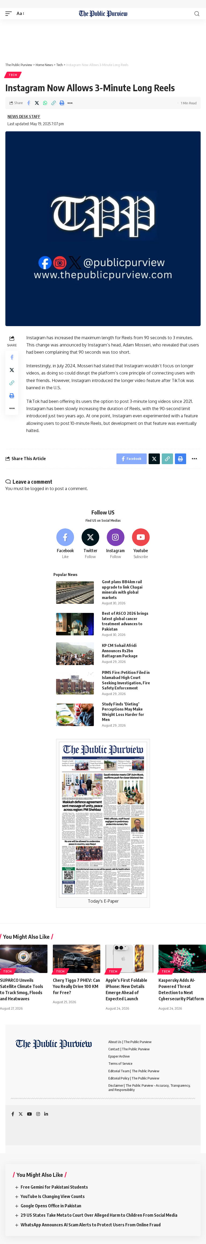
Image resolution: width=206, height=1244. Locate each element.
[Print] (61, 103)
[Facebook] (65, 543)
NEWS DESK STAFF (24, 116)
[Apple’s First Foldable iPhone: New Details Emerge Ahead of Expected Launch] (129, 959)
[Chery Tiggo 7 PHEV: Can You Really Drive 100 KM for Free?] (76, 959)
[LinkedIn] (46, 1114)
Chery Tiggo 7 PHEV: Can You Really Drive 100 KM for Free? (76, 986)
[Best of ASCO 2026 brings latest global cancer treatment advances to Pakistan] (75, 624)
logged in (40, 488)
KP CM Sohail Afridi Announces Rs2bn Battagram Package (120, 650)
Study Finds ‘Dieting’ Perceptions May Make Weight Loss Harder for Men (123, 711)
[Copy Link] (53, 103)
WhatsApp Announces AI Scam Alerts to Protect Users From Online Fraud (91, 1224)
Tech (13, 75)
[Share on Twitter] (37, 103)
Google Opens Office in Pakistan (51, 1205)
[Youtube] (141, 543)
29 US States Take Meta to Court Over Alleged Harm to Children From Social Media (99, 1215)
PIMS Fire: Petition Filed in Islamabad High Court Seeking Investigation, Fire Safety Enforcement (126, 680)
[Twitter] (90, 543)
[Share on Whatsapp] (45, 103)
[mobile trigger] (9, 13)
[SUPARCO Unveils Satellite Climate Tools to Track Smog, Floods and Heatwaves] (23, 959)
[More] (70, 103)
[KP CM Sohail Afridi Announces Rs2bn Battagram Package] (75, 653)
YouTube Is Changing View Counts (53, 1196)
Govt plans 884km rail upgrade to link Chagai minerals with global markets (122, 589)
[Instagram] (116, 543)
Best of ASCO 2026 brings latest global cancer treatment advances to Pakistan (125, 621)
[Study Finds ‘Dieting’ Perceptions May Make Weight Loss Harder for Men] (75, 715)
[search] (197, 14)
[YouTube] (29, 1114)
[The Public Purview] (103, 13)
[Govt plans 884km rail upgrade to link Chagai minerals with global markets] (75, 592)
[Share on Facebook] (28, 103)
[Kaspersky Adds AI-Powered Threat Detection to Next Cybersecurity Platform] (182, 959)
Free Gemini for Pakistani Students (54, 1187)
